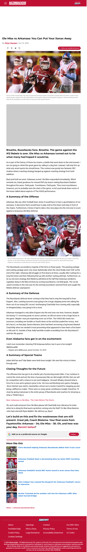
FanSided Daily (14, 529)
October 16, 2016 (39, 350)
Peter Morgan (11, 43)
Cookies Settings (15, 537)
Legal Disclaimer (33, 533)
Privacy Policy (49, 529)
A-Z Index (71, 533)
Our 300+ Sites (73, 525)
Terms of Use (72, 529)
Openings (30, 525)
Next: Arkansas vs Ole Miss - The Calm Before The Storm (30, 400)
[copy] (19, 48)
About (10, 525)
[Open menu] (5, 3)
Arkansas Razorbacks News (24, 508)
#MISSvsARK (12, 347)
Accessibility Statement (53, 533)
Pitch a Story (31, 529)
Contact (46, 525)
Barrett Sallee (26, 427)
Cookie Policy (13, 533)
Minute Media (13, 542)
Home (8, 508)
